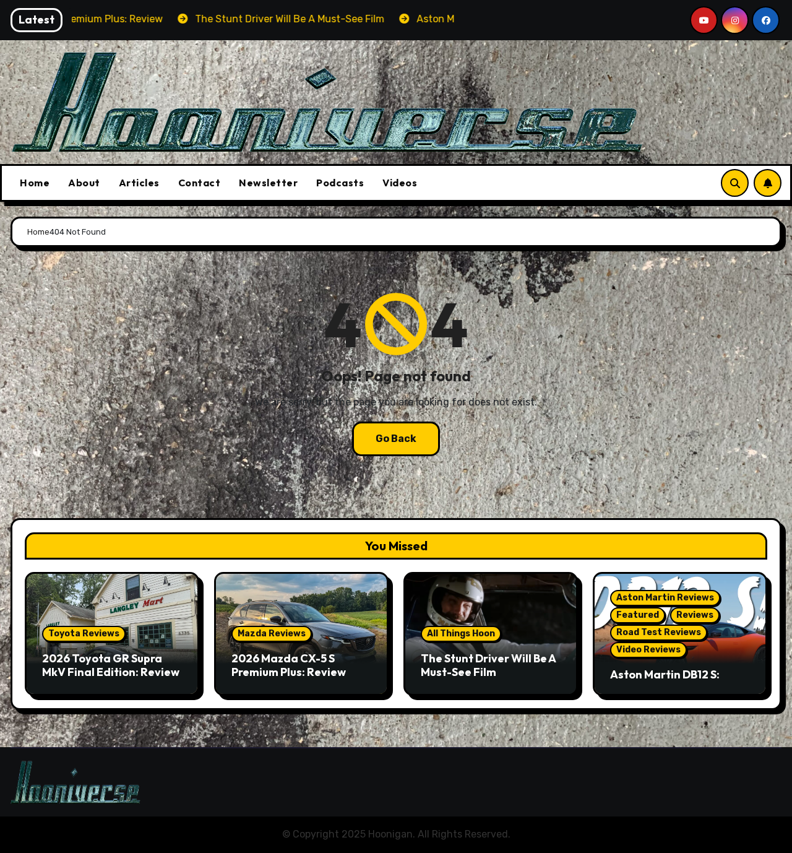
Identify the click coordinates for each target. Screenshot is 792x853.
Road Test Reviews (658, 632)
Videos (399, 182)
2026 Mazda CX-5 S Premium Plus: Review (288, 665)
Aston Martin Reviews (665, 597)
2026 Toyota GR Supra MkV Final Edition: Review (110, 665)
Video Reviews (648, 649)
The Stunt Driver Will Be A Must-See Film (488, 665)
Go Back (396, 438)
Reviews (694, 615)
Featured (637, 615)
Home (35, 182)
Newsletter (268, 182)
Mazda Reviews (272, 633)
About (84, 182)
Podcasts (340, 182)
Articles (139, 182)
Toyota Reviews (83, 633)
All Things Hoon (461, 633)
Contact (199, 182)
